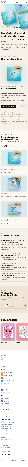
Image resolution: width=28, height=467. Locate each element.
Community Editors (5, 416)
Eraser (18, 342)
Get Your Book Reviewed (7, 445)
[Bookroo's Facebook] (5, 454)
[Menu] (2, 2)
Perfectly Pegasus (6, 193)
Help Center (4, 362)
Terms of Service (13, 461)
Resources (3, 405)
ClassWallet (4, 435)
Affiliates (3, 366)
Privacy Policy (23, 461)
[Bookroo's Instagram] (2, 454)
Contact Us (4, 364)
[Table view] (2, 146)
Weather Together (6, 219)
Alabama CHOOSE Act (6, 424)
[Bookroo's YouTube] (9, 454)
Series (18, 162)
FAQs (2, 360)
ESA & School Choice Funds (7, 422)
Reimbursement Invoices (7, 439)
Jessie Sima (6, 91)
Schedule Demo (5, 403)
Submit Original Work (6, 447)
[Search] (26, 2)
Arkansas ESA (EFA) (6, 426)
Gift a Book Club (5, 383)
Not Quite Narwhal (13, 40)
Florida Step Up (5, 433)
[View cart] (17, 2)
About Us (3, 355)
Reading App (4, 414)
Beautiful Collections (6, 392)
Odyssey (3, 437)
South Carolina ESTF (6, 428)
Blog (2, 357)
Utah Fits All (4, 430)
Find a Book (4, 412)
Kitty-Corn (4, 342)
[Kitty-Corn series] (8, 332)
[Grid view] (5, 146)
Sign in (21, 2)
